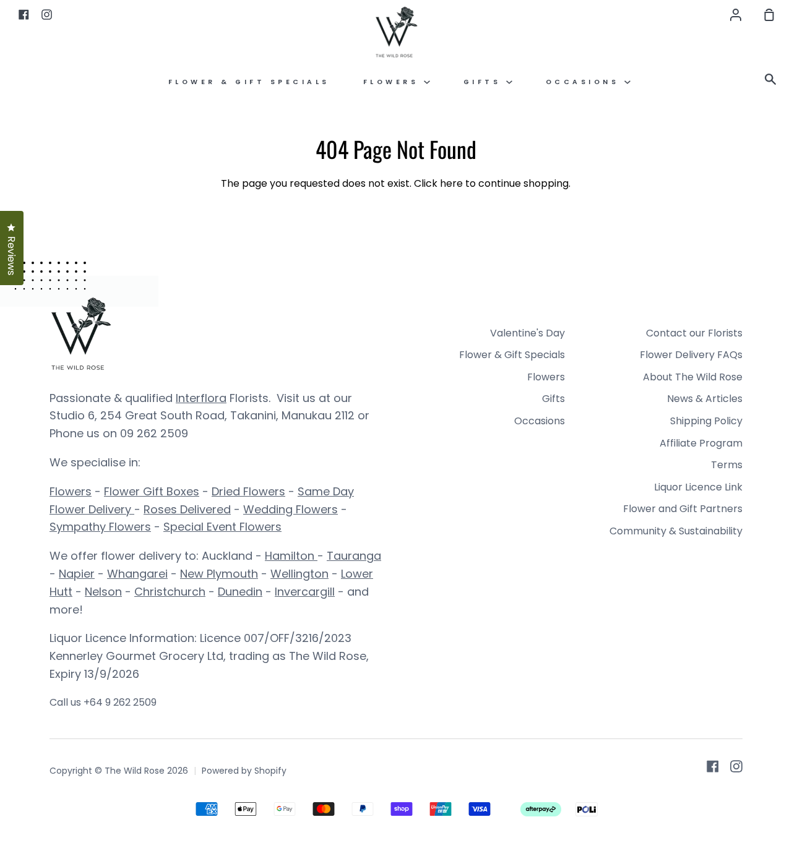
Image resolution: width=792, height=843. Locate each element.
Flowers (393, 82)
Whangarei (137, 573)
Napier (77, 573)
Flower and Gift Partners (682, 509)
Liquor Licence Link (698, 487)
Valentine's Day (527, 333)
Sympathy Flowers (100, 526)
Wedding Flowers (290, 509)
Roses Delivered (187, 509)
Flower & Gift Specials (249, 82)
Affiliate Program (701, 443)
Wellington (299, 573)
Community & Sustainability (675, 531)
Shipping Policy (706, 421)
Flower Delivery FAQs (691, 355)
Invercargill (305, 591)
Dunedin (240, 591)
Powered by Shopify (244, 770)
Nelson (103, 591)
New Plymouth (219, 573)
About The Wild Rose (692, 377)
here (451, 183)
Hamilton (291, 555)
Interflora (201, 398)
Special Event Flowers (222, 526)
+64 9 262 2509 (120, 702)
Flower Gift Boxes (151, 491)
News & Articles (704, 399)
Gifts (484, 82)
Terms (726, 465)
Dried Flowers (248, 491)
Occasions (585, 82)
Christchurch (169, 591)
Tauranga (354, 555)
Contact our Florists (694, 333)
